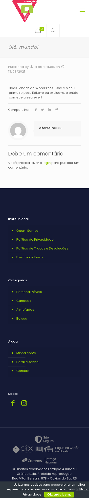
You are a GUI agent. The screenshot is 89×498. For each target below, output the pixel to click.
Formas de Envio (29, 257)
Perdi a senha (27, 362)
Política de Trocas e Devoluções (42, 248)
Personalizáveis (29, 291)
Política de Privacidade (35, 239)
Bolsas (21, 318)
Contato (22, 370)
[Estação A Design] (44, 11)
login (47, 162)
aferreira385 (45, 66)
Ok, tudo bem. (59, 494)
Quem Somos (27, 230)
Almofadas (25, 309)
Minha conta (26, 353)
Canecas (23, 300)
